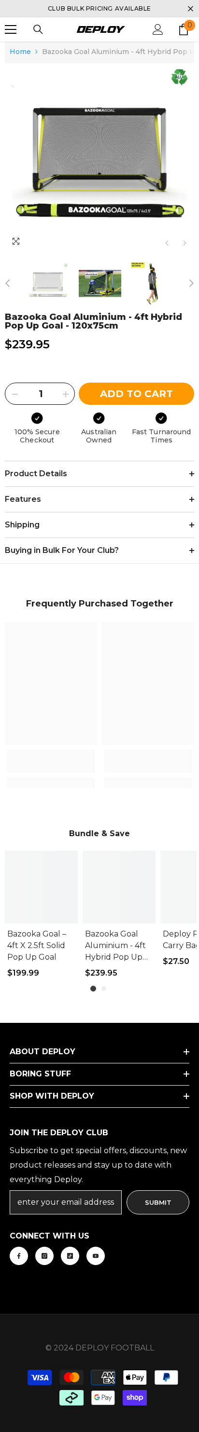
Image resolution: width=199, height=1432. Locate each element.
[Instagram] (44, 1256)
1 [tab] (93, 988)
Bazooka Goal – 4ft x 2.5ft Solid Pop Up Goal (36, 945)
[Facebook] (19, 1256)
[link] (51, 761)
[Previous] (166, 242)
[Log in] (158, 29)
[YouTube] (95, 1256)
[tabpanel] (41, 919)
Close (190, 9)
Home (20, 51)
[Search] (38, 29)
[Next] (184, 242)
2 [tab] (103, 988)
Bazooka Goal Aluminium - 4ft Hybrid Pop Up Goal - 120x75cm (116, 946)
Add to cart (136, 393)
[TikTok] (70, 1256)
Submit (158, 1202)
